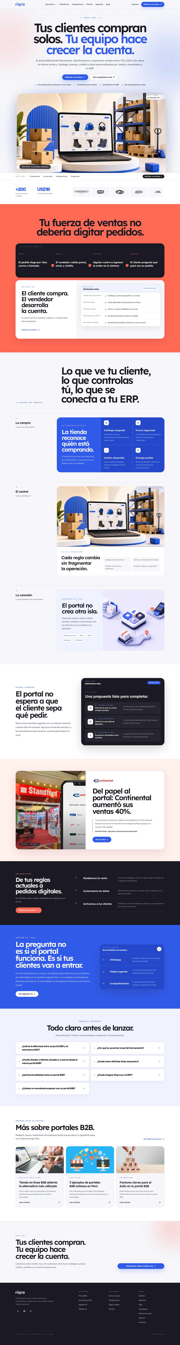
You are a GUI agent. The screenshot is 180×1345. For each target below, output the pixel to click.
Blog (108, 4)
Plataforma (64, 4)
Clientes (142, 1296)
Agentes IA (83, 1305)
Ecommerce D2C (85, 1300)
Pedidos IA (83, 1309)
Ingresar (135, 4)
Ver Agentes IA (26, 994)
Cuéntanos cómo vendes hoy (139, 1266)
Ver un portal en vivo (102, 77)
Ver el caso (101, 839)
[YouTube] (24, 1311)
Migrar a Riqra (114, 1305)
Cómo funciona (114, 1296)
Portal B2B (83, 1296)
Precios (89, 4)
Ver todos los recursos (153, 1139)
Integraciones (77, 4)
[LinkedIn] (18, 1311)
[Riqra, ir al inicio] (20, 4)
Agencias (99, 4)
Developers (143, 1309)
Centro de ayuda (145, 1313)
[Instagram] (30, 1311)
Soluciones (49, 4)
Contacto (142, 1322)
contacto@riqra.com (157, 1334)
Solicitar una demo (151, 4)
